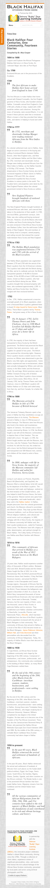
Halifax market (24, 502)
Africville (25, 615)
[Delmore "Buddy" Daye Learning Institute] (25, 21)
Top (47, 884)
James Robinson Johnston (32, 630)
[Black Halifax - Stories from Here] (25, 9)
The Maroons (34, 417)
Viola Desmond (25, 633)
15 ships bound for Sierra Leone (25, 307)
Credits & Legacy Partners (17, 875)
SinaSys (38, 884)
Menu (11, 25)
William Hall (11, 633)
